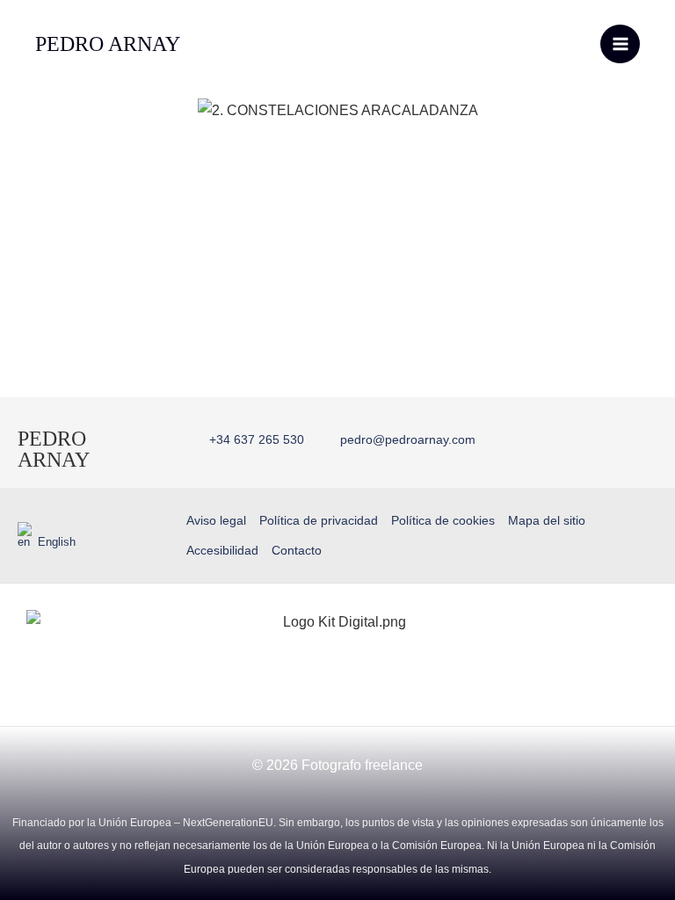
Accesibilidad (222, 550)
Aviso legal (216, 520)
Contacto (297, 550)
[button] (26, 109)
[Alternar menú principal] (620, 44)
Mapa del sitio (546, 520)
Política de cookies (443, 520)
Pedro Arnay (54, 449)
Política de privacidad (318, 520)
